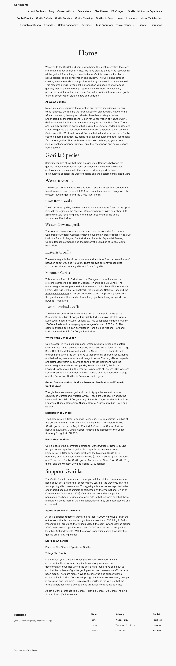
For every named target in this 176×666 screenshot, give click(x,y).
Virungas (157, 25)
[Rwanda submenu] (54, 25)
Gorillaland (21, 4)
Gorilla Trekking (84, 18)
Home (119, 18)
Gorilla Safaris (44, 18)
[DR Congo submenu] (124, 11)
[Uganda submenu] (148, 25)
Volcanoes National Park (105, 290)
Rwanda (48, 25)
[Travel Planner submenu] (133, 25)
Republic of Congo (30, 25)
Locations (131, 18)
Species (86, 25)
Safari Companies (68, 25)
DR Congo (117, 11)
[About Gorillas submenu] (45, 11)
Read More (62, 300)
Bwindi (74, 279)
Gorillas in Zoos (104, 18)
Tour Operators (104, 25)
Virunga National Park (57, 293)
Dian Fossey (101, 11)
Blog (51, 11)
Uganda (142, 25)
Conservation (64, 11)
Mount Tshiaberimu (151, 18)
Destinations (84, 11)
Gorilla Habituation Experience (145, 11)
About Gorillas (36, 11)
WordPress (32, 650)
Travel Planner (124, 25)
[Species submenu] (91, 25)
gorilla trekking (102, 297)
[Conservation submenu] (73, 11)
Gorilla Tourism (63, 18)
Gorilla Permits (24, 18)
